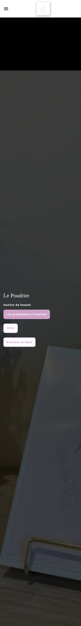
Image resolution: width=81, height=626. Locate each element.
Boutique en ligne (19, 342)
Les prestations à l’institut (26, 314)
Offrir (10, 328)
